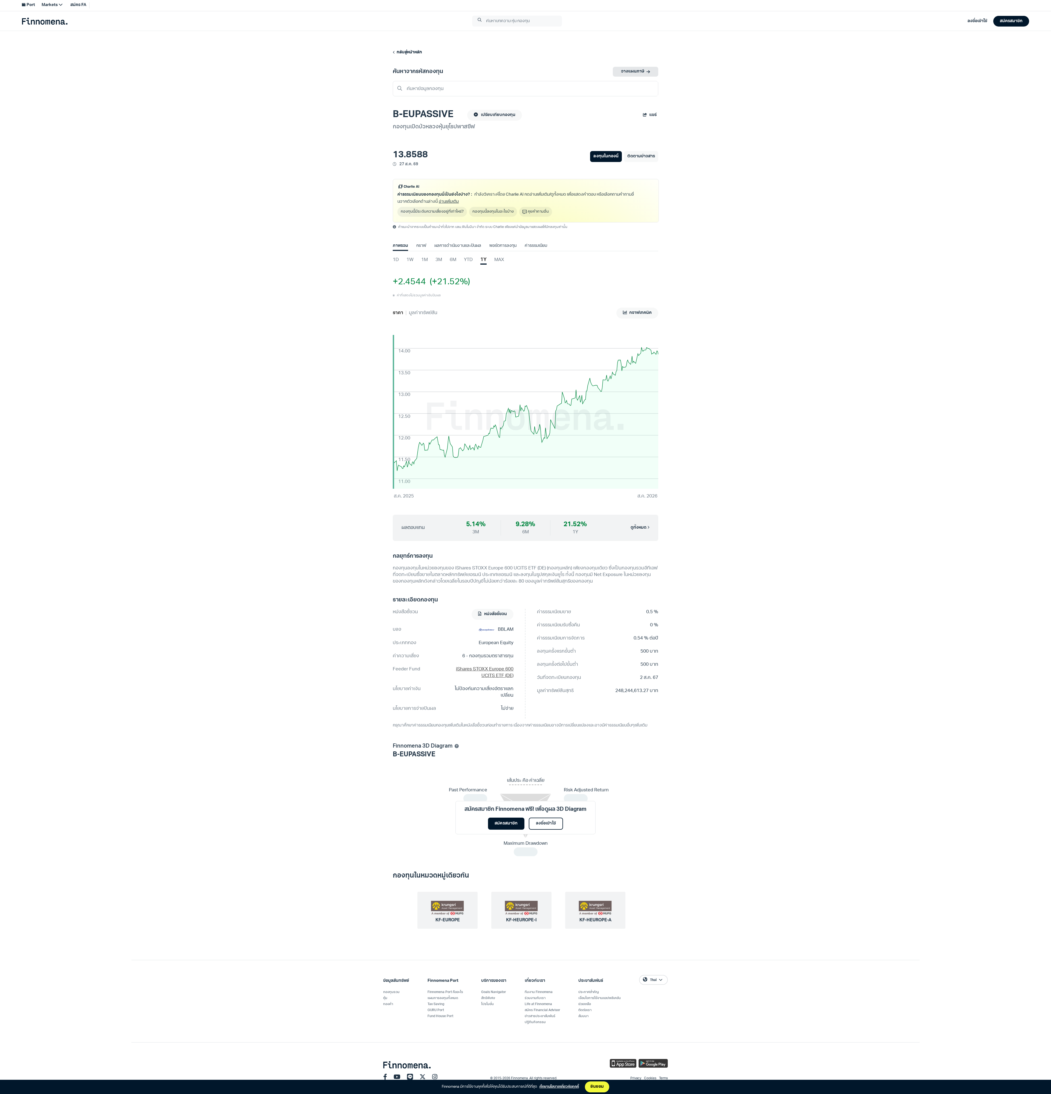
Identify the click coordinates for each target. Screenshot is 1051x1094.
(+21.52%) (448, 282)
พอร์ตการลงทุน (502, 246)
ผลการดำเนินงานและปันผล (457, 246)
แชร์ (653, 115)
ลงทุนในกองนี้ (605, 156)
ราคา (398, 313)
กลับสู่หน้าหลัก (408, 52)
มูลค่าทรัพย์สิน (423, 313)
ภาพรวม (400, 246)
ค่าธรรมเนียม (536, 246)
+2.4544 (409, 282)
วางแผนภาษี (632, 72)
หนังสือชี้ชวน (495, 614)
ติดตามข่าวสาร (641, 156)
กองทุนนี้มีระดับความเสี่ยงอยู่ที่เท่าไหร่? (432, 212)
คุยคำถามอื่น (538, 212)
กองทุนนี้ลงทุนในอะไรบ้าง (493, 212)
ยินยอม (597, 1087)
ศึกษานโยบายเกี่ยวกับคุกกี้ (559, 1087)
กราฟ (421, 246)
